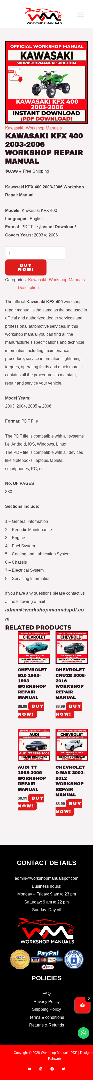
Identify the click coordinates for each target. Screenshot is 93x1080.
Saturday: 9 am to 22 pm (46, 902)
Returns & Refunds (46, 1025)
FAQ (46, 993)
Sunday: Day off (46, 909)
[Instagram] (41, 1069)
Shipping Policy (46, 1009)
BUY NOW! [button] (31, 710)
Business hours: (46, 886)
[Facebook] (52, 1069)
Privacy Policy (47, 1001)
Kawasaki (14, 128)
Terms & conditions (46, 1017)
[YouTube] (29, 1069)
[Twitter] (63, 1069)
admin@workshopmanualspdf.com (46, 878)
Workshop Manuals (44, 128)
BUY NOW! (26, 267)
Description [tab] (28, 287)
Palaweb (54, 1059)
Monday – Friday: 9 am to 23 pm (46, 894)
